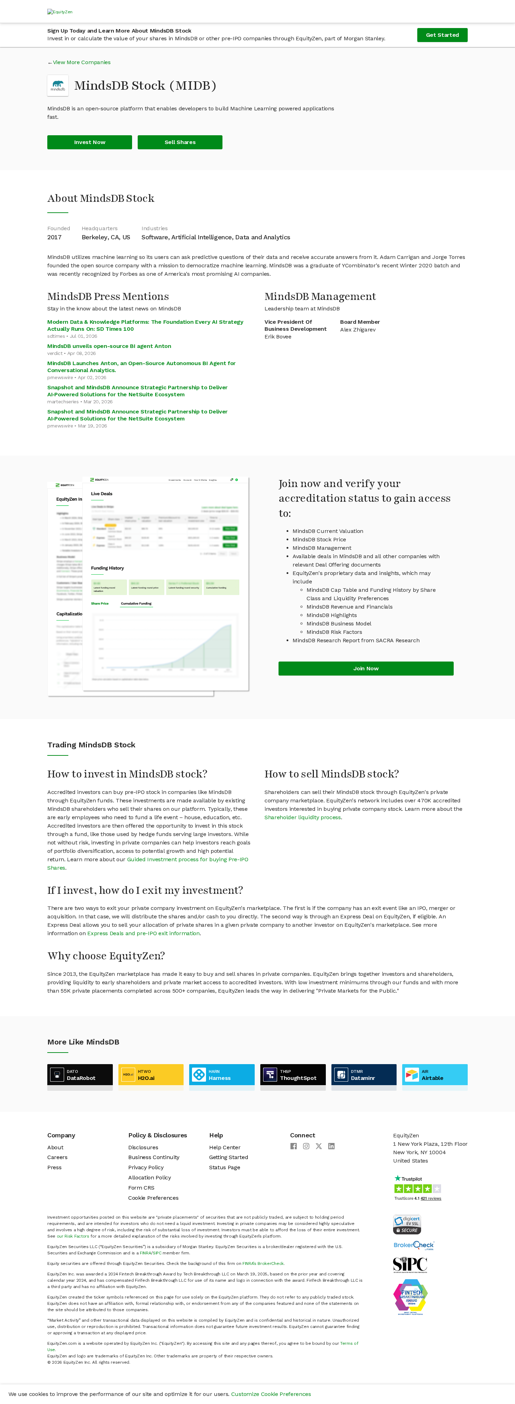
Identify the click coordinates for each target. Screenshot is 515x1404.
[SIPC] (410, 1264)
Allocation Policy (149, 1177)
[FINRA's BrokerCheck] (414, 1245)
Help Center (224, 1147)
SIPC (157, 1253)
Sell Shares (180, 142)
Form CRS (141, 1187)
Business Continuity (153, 1157)
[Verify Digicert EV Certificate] (407, 1223)
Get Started (442, 35)
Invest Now (89, 142)
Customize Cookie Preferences (271, 1394)
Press (54, 1167)
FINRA (145, 1253)
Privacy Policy (146, 1167)
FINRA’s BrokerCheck (263, 1263)
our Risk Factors (73, 1236)
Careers (57, 1157)
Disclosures (143, 1147)
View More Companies (82, 62)
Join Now (365, 668)
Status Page (224, 1167)
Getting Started (228, 1157)
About (55, 1147)
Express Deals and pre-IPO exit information (143, 933)
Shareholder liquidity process (303, 817)
